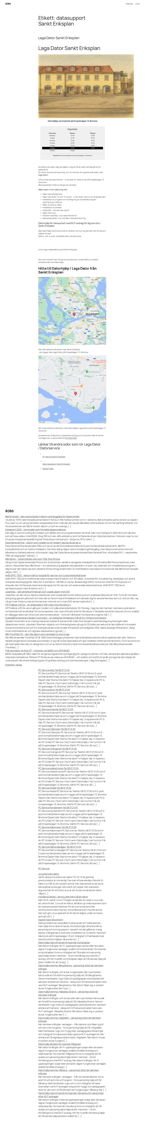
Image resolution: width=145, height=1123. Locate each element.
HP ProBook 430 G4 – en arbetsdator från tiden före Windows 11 (38, 604)
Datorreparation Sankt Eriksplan (56, 464)
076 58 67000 (71, 438)
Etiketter (129, 3)
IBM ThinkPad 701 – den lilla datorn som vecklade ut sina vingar (37, 634)
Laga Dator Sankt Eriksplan (58, 38)
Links (137, 3)
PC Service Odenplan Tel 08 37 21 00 (57, 729)
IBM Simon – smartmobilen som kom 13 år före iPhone (32, 559)
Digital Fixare (48, 468)
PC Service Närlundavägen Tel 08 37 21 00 (59, 846)
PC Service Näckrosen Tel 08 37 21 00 (57, 827)
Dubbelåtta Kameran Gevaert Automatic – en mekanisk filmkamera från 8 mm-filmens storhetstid (55, 617)
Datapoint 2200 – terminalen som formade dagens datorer (35, 529)
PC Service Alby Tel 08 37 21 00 (54, 670)
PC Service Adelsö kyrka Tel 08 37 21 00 (58, 768)
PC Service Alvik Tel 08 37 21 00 (54, 689)
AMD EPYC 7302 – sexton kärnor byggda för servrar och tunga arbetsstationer (45, 575)
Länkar (18, 664)
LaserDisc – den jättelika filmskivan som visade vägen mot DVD (37, 591)
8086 (8, 3)
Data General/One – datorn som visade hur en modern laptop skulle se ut (43, 542)
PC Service (44, 868)
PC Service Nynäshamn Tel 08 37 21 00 (58, 807)
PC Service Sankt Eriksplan (54, 456)
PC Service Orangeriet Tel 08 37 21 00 (57, 748)
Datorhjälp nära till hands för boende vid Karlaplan (64, 942)
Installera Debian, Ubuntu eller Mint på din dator (63, 896)
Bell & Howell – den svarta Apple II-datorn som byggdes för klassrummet (42, 516)
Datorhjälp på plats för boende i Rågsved (59, 1044)
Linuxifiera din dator (48, 873)
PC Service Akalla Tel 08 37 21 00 (54, 788)
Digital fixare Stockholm (50, 919)
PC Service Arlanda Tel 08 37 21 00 (55, 709)
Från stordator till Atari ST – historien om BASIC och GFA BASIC (37, 650)
